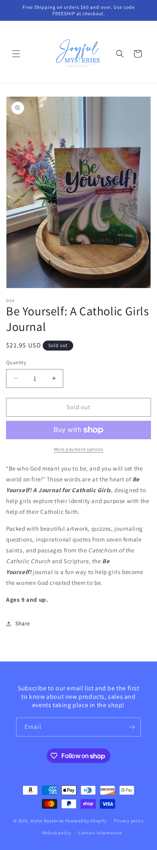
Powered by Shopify (86, 820)
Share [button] (22, 623)
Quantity (16, 362)
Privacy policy (129, 821)
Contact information (100, 833)
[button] (16, 54)
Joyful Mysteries (47, 820)
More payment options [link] (78, 449)
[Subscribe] (131, 727)
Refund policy (56, 833)
